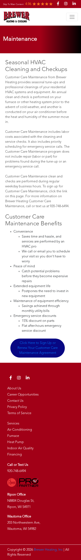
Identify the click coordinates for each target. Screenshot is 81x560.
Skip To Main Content (13, 4)
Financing (14, 454)
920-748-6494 (16, 471)
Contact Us (15, 401)
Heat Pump (15, 442)
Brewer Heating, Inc (48, 550)
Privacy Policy (17, 407)
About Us (14, 388)
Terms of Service (19, 413)
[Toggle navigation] (72, 17)
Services (13, 423)
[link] (13, 4)
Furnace (13, 436)
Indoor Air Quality (20, 448)
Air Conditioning (19, 430)
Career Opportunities (23, 394)
